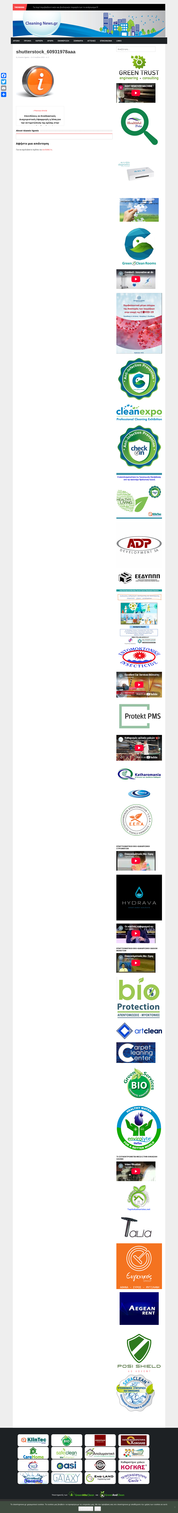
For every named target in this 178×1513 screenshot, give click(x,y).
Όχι (97, 1509)
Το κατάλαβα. (85, 1509)
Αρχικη (16, 40)
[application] (139, 685)
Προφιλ (27, 40)
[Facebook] (4, 75)
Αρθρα (50, 40)
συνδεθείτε (47, 149)
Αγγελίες (91, 40)
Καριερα (39, 40)
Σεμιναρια (78, 40)
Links (119, 40)
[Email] (4, 88)
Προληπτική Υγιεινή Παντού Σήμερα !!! (50, 7)
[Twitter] (4, 82)
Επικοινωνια (106, 40)
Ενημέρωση (63, 40)
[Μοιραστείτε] (4, 94)
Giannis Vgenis (23, 57)
